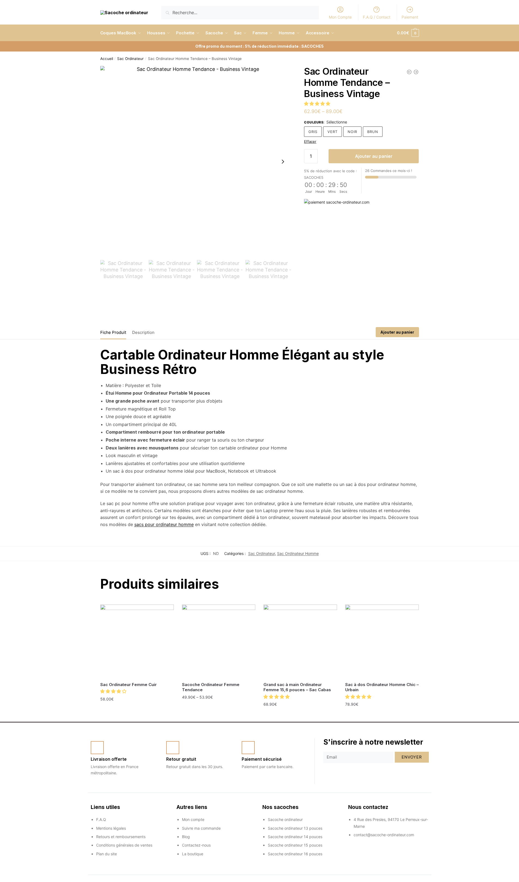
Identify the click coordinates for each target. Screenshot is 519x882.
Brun (372, 131)
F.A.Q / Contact (376, 17)
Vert (332, 131)
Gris (312, 131)
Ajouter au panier (374, 156)
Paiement (410, 17)
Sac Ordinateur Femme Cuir (128, 684)
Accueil (106, 58)
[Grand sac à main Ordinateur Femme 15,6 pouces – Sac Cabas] (300, 641)
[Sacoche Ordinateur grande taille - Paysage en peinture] (416, 72)
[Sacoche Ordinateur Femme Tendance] (219, 641)
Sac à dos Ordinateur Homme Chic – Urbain (382, 687)
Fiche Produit (113, 332)
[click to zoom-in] (196, 161)
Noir (352, 131)
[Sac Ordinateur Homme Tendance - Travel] (409, 72)
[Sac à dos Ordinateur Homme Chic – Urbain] (382, 641)
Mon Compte (340, 17)
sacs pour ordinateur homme (164, 524)
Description (143, 332)
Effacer (310, 141)
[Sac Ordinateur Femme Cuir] (137, 641)
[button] (318, 103)
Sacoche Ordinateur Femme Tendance (210, 687)
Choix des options (137, 711)
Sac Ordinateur (130, 58)
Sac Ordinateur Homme (298, 553)
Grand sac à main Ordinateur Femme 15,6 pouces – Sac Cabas (297, 687)
